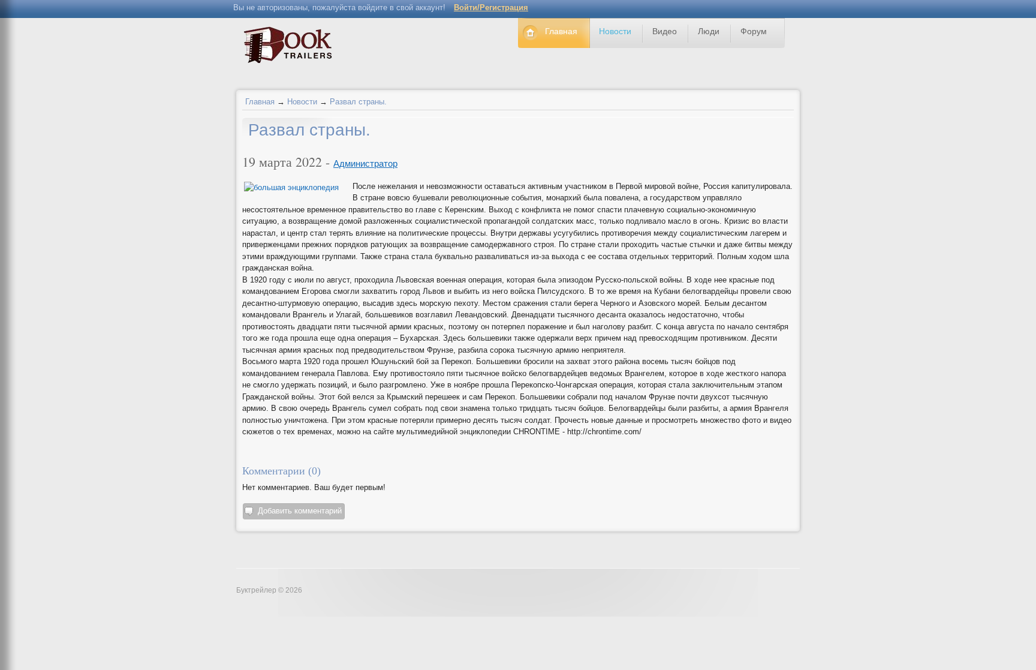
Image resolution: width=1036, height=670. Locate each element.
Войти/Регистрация (491, 7)
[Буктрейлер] (291, 47)
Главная (260, 101)
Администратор (365, 163)
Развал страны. (358, 101)
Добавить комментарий (300, 510)
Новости (302, 101)
